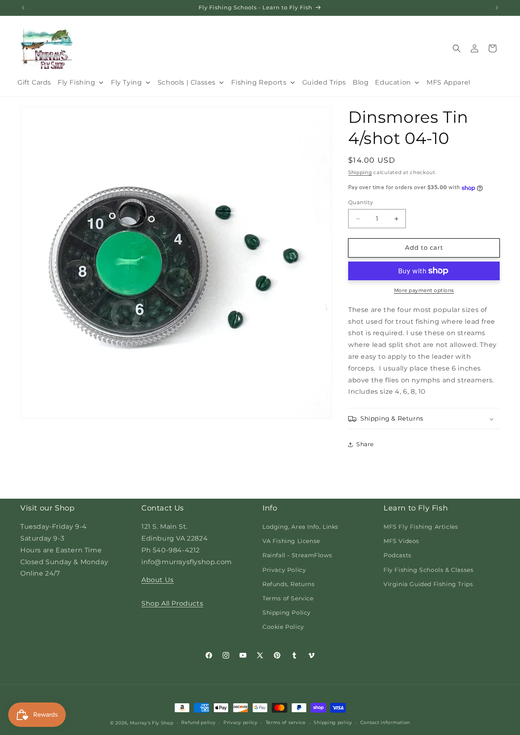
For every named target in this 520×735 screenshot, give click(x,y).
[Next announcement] (497, 7)
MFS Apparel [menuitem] (448, 82)
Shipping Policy (286, 612)
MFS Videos (401, 541)
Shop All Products (172, 603)
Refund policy (198, 722)
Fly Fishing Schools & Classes (428, 570)
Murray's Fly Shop (151, 723)
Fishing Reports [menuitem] (258, 82)
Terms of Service (288, 598)
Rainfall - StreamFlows (297, 555)
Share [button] (365, 444)
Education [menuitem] (393, 82)
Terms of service (286, 722)
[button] (457, 48)
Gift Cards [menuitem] (34, 82)
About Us (157, 580)
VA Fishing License (291, 541)
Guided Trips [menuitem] (324, 82)
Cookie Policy (283, 626)
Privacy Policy (284, 570)
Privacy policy (240, 722)
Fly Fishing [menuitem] (76, 82)
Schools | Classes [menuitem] (187, 82)
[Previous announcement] (23, 7)
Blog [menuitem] (360, 82)
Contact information (385, 722)
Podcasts (398, 555)
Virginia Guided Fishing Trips (428, 584)
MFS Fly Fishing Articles (421, 526)
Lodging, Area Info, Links (300, 526)
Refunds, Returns (288, 584)
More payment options (424, 290)
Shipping (360, 172)
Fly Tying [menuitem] (126, 82)
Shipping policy (333, 722)
